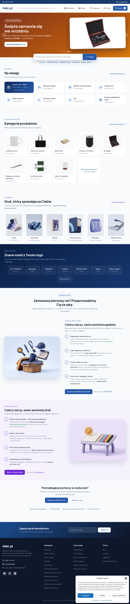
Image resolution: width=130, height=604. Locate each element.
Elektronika (47, 565)
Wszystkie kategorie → (117, 124)
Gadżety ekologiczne (51, 576)
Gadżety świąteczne (51, 588)
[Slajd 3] (68, 51)
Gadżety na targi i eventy (52, 573)
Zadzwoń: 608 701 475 (56, 500)
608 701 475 (9, 2)
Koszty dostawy (79, 561)
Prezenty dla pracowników (53, 584)
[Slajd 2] (64, 51)
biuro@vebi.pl (123, 2)
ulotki (89, 62)
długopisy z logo (65, 62)
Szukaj (90, 57)
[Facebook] (4, 573)
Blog (104, 550)
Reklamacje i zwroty (80, 569)
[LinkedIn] (15, 573)
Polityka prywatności (106, 600)
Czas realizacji (78, 554)
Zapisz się (104, 530)
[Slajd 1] (61, 51)
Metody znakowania (80, 557)
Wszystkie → (65, 279)
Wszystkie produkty (50, 569)
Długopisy (47, 550)
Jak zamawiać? (79, 550)
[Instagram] (10, 573)
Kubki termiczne (49, 554)
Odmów (102, 595)
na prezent (75, 62)
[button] (126, 578)
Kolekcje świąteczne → (16, 44)
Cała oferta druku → (118, 202)
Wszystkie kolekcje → (118, 74)
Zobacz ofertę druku (14, 472)
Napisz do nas (77, 500)
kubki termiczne (53, 62)
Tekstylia (47, 561)
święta (83, 62)
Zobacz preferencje (119, 595)
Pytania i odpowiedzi (80, 565)
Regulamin (106, 557)
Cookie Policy (95, 600)
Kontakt (105, 554)
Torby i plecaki (49, 557)
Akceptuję (85, 595)
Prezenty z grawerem (51, 580)
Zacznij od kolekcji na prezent (78, 392)
